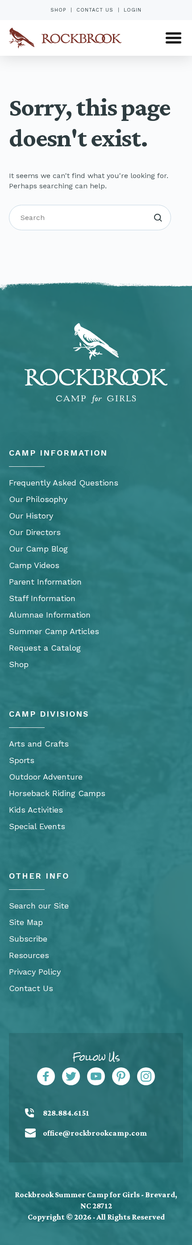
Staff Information (42, 598)
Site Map (26, 922)
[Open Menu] (173, 38)
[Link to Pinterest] (121, 1076)
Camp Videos (34, 565)
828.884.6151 (66, 1112)
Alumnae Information (50, 614)
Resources (29, 955)
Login (133, 10)
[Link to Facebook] (46, 1076)
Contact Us (94, 10)
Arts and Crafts (39, 743)
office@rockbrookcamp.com (95, 1133)
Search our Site (39, 905)
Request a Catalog (45, 647)
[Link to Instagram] (146, 1076)
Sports (21, 760)
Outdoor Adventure (46, 776)
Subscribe (28, 938)
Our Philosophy (38, 499)
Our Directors (35, 532)
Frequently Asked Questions (63, 482)
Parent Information (45, 581)
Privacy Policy (35, 971)
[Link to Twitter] (71, 1076)
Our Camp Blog (38, 548)
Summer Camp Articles (54, 631)
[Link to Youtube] (96, 1076)
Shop (58, 10)
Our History (31, 515)
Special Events (37, 826)
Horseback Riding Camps (57, 793)
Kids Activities (36, 809)
